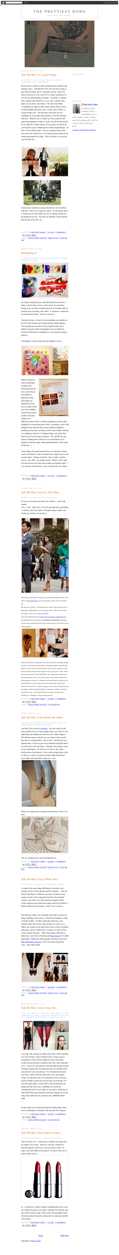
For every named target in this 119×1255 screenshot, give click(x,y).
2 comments (61, 987)
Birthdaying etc (29, 252)
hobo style (53, 238)
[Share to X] (31, 235)
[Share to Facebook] (33, 235)
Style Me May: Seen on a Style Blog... (41, 492)
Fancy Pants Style (32, 601)
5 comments (60, 699)
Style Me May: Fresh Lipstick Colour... (41, 1132)
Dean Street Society (37, 238)
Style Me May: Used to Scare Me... (39, 1007)
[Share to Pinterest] (35, 235)
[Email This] (26, 235)
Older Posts (64, 1235)
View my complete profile (84, 130)
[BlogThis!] (28, 235)
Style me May (54, 704)
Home (40, 1235)
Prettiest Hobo (38, 232)
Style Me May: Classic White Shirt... (40, 879)
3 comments (60, 232)
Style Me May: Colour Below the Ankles (42, 717)
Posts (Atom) (36, 1241)
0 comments (60, 861)
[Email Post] (23, 235)
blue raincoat (55, 935)
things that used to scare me (31, 942)
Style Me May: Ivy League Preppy (39, 74)
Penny (28, 341)
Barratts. (44, 728)
